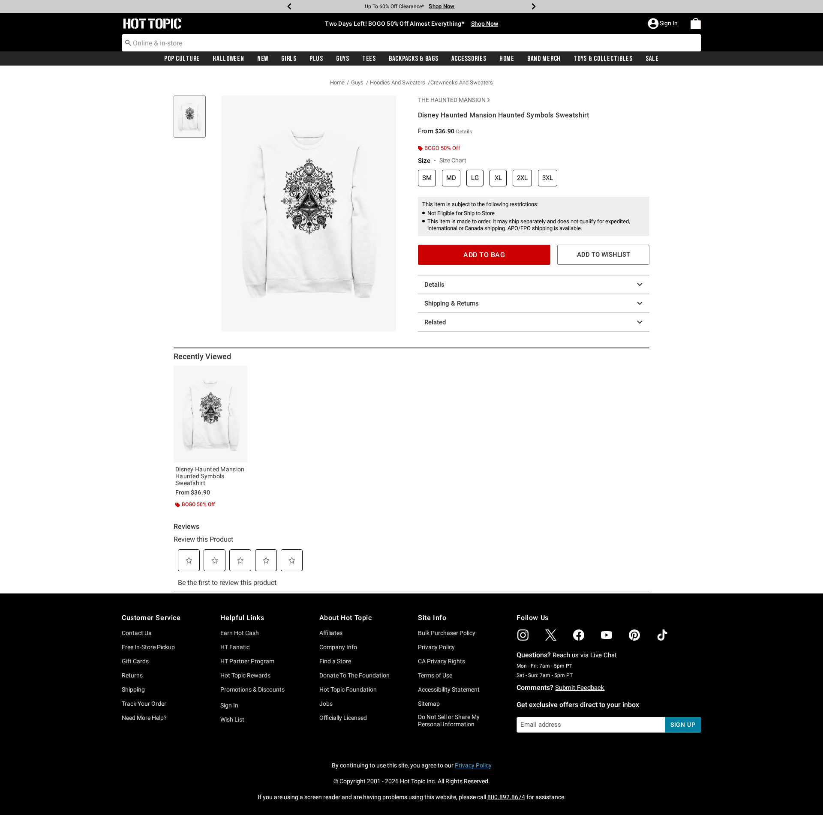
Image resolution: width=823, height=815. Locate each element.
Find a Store (335, 661)
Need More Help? (144, 717)
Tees (369, 58)
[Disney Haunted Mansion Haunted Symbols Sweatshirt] (210, 414)
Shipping (133, 689)
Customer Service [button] (151, 618)
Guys (342, 58)
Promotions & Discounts (252, 689)
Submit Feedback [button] (579, 688)
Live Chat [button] (603, 655)
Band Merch (544, 58)
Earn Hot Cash (239, 632)
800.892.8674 (506, 797)
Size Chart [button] (452, 160)
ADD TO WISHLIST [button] (603, 254)
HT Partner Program (247, 661)
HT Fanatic (234, 647)
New (262, 58)
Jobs (326, 703)
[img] (523, 635)
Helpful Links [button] (242, 618)
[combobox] (411, 42)
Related (435, 322)
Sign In (229, 705)
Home (506, 58)
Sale (652, 58)
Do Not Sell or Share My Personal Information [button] (449, 720)
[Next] (533, 6)
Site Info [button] (432, 618)
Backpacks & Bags (414, 58)
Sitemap (429, 703)
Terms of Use (435, 675)
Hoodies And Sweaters (397, 82)
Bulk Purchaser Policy (446, 632)
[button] (663, 23)
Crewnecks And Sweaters (461, 82)
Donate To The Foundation (354, 675)
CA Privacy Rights (441, 661)
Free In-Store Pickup (148, 647)
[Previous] (289, 6)
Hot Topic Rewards (245, 675)
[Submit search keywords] (128, 42)
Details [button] (464, 132)
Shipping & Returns (451, 303)
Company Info (338, 647)
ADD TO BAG (484, 255)
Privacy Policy (436, 647)
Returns (132, 675)
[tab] (193, 121)
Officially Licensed (343, 717)
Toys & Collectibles (603, 58)
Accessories (469, 58)
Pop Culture (182, 58)
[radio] (427, 178)
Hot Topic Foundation (348, 689)
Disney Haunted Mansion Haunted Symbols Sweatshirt (210, 476)
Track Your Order (144, 703)
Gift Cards (135, 661)
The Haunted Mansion (452, 99)
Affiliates (330, 632)
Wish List (232, 719)
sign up (683, 724)
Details (434, 284)
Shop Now (441, 6)
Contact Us (136, 632)
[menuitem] (695, 23)
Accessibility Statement (449, 689)
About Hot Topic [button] (345, 618)
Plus (316, 58)
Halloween (228, 58)
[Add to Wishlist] (239, 374)
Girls (289, 58)
